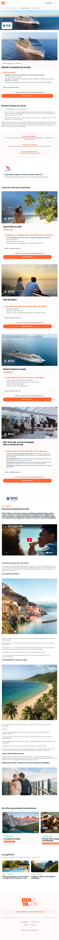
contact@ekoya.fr (24, 922)
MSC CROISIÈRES (36, 8)
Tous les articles (36, 857)
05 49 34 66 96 (35, 922)
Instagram (32, 925)
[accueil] (4, 3)
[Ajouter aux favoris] (55, 96)
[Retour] (3, 8)
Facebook (26, 925)
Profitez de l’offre (27, 96)
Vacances (14, 8)
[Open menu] (55, 3)
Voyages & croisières (24, 8)
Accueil (7, 8)
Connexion (49, 3)
